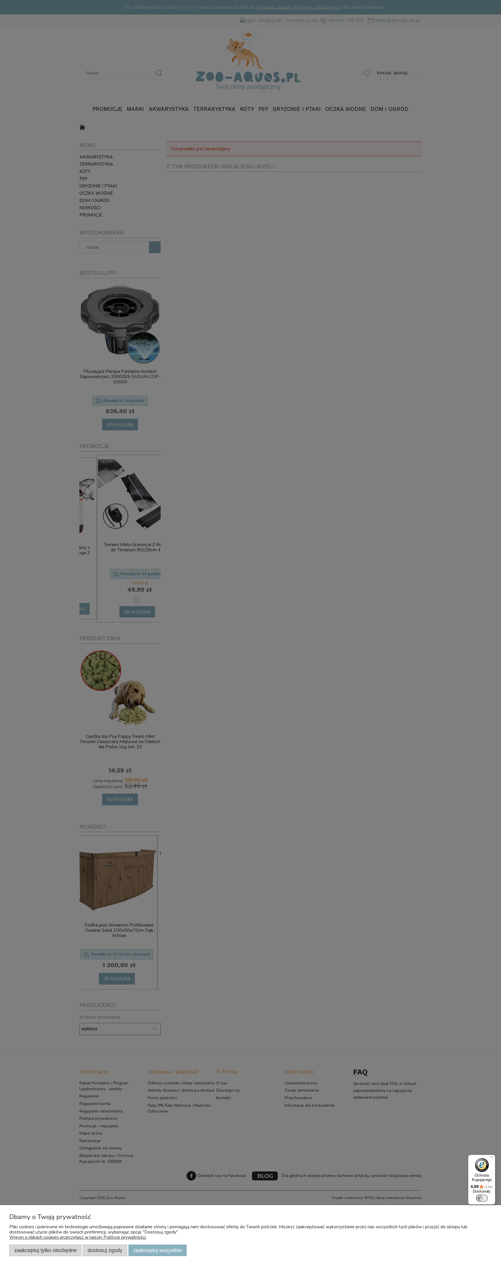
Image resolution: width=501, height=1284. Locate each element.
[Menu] (491, 1158)
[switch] (482, 1198)
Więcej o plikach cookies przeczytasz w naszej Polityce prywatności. (77, 1237)
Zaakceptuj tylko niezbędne (45, 1250)
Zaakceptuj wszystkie (157, 1250)
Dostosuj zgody (105, 1250)
